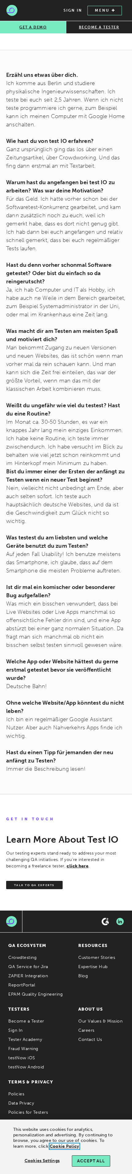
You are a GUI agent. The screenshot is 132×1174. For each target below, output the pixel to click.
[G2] (105, 921)
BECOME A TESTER (99, 27)
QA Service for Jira (28, 966)
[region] (66, 1147)
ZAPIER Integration (28, 975)
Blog (83, 975)
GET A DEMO (33, 27)
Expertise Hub (93, 966)
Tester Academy (25, 1039)
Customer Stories (96, 957)
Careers (86, 1030)
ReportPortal (21, 985)
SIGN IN (73, 10)
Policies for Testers (28, 1112)
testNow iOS (21, 1057)
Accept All (91, 1161)
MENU (102, 10)
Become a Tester (26, 1021)
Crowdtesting (22, 957)
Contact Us (90, 1039)
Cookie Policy (64, 1146)
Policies (16, 1094)
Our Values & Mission (100, 1021)
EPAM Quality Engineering (35, 994)
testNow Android (26, 1067)
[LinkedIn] (120, 921)
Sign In (15, 1030)
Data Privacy (21, 1103)
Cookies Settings (42, 1160)
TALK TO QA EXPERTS (34, 885)
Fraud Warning (23, 1048)
